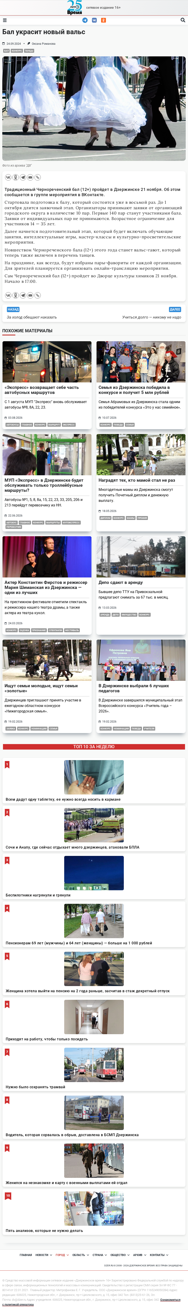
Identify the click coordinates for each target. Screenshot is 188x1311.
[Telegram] (23, 177)
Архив (137, 1255)
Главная (26, 1255)
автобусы (12, 424)
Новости (42, 1255)
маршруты (53, 522)
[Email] (30, 177)
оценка (24, 630)
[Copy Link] (37, 177)
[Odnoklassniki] (15, 177)
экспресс (69, 424)
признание (39, 630)
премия (142, 518)
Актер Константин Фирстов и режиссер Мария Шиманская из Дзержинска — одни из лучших (46, 587)
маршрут (54, 424)
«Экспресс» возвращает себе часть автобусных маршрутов (42, 390)
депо (116, 614)
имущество (129, 614)
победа (118, 424)
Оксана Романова (43, 43)
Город (60, 1255)
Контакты (157, 1255)
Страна (98, 1255)
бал (6, 50)
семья (130, 424)
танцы (29, 50)
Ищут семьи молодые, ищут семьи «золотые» (41, 688)
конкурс (17, 50)
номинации (39, 728)
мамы (131, 518)
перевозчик (13, 527)
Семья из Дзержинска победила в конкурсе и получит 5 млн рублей (134, 390)
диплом (105, 518)
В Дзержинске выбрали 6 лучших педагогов (134, 688)
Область (78, 1255)
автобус (11, 522)
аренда (105, 614)
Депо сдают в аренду (121, 582)
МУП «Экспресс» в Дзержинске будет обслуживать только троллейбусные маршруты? (44, 485)
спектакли (55, 630)
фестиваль (72, 630)
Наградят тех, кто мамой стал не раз (137, 480)
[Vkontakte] (8, 177)
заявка (10, 728)
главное (27, 424)
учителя (149, 728)
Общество (118, 1255)
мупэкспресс (71, 522)
